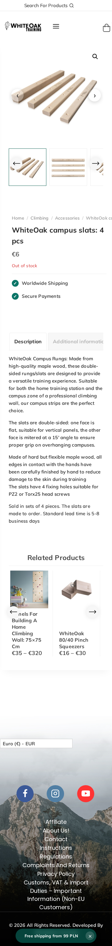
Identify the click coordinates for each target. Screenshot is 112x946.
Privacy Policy (56, 874)
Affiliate (56, 822)
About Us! (56, 830)
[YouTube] (85, 793)
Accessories (67, 218)
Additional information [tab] (80, 341)
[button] (95, 56)
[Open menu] (56, 26)
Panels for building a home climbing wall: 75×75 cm (26, 630)
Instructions (56, 848)
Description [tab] (28, 341)
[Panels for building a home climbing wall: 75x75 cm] (29, 589)
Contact (56, 839)
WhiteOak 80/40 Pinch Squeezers (73, 639)
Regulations (56, 856)
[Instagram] (55, 793)
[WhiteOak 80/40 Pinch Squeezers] (77, 589)
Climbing (39, 218)
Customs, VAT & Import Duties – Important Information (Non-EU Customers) (56, 895)
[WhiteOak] (23, 26)
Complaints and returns (56, 865)
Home (18, 218)
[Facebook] (25, 793)
